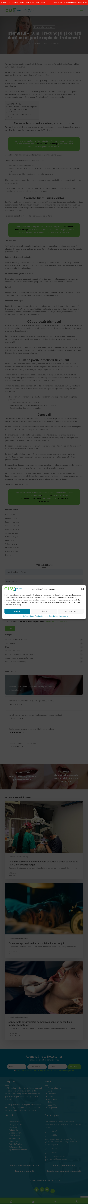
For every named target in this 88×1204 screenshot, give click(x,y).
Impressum (63, 616)
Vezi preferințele (70, 611)
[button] (82, 589)
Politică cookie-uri (27, 616)
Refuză (44, 611)
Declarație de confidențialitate (46, 616)
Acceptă (17, 611)
